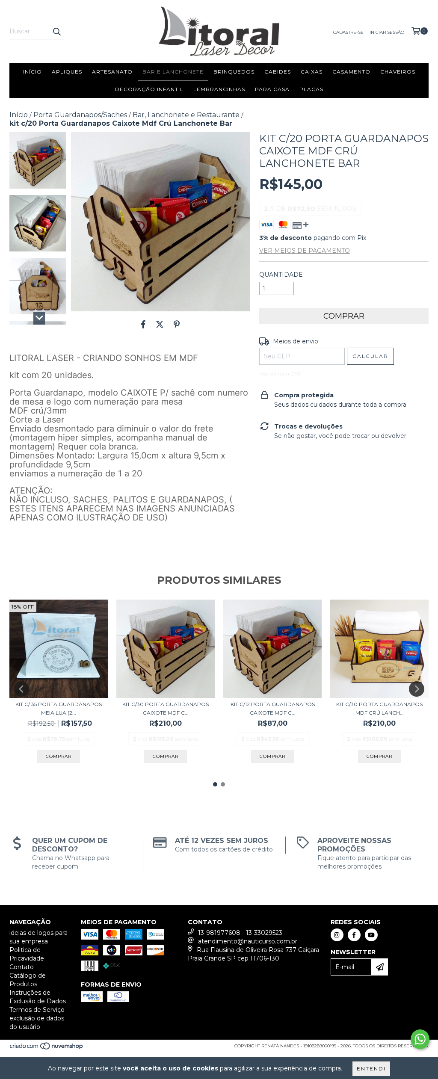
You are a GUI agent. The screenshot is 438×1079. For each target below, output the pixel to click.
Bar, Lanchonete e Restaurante (186, 115)
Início (32, 71)
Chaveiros (397, 71)
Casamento (351, 71)
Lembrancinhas (219, 89)
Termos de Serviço (37, 1010)
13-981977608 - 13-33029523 (240, 933)
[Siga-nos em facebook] (354, 934)
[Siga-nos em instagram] (337, 934)
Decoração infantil (149, 89)
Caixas (312, 71)
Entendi (371, 1068)
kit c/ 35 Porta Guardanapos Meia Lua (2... (58, 708)
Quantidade (281, 274)
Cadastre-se (348, 32)
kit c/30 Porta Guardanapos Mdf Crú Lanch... (379, 708)
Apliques (67, 71)
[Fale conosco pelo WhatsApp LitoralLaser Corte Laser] (420, 1039)
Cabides (277, 71)
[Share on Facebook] (143, 324)
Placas (311, 89)
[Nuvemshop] (46, 1049)
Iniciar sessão (387, 32)
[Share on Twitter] (160, 324)
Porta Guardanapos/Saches (80, 115)
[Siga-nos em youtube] (371, 934)
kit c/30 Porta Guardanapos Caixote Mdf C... (165, 708)
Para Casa (272, 89)
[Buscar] (56, 31)
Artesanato (112, 71)
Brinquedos (234, 71)
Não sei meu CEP (280, 373)
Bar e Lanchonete (173, 71)
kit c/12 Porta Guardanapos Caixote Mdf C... (273, 708)
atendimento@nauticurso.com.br (247, 941)
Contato (21, 967)
